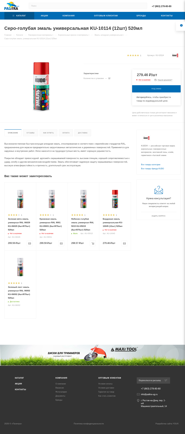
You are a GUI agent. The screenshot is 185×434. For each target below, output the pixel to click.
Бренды (59, 400)
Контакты (20, 389)
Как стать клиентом (106, 396)
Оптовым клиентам (109, 378)
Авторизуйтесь (143, 97)
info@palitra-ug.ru (149, 394)
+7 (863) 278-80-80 (161, 6)
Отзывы (31, 133)
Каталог (19, 378)
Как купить (48, 133)
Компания (61, 378)
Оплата (66, 133)
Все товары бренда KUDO (152, 169)
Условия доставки (106, 388)
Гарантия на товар (106, 392)
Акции (18, 384)
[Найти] (143, 6)
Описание (13, 133)
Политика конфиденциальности (89, 423)
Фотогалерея (61, 392)
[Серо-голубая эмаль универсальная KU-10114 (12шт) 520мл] (41, 84)
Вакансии (60, 388)
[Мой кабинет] (179, 6)
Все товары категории (150, 164)
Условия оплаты (105, 384)
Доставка (82, 133)
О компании (61, 384)
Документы (60, 396)
